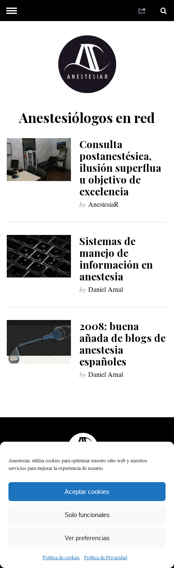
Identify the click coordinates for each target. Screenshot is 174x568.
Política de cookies (61, 557)
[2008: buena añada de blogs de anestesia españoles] (39, 342)
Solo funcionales (87, 514)
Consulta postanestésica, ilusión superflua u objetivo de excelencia (120, 167)
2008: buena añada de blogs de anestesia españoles (122, 343)
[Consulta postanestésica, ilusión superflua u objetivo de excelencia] (39, 159)
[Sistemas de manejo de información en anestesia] (39, 256)
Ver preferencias (87, 537)
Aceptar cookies (87, 491)
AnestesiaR (103, 204)
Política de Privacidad (105, 557)
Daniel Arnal (105, 289)
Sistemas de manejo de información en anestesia (116, 258)
